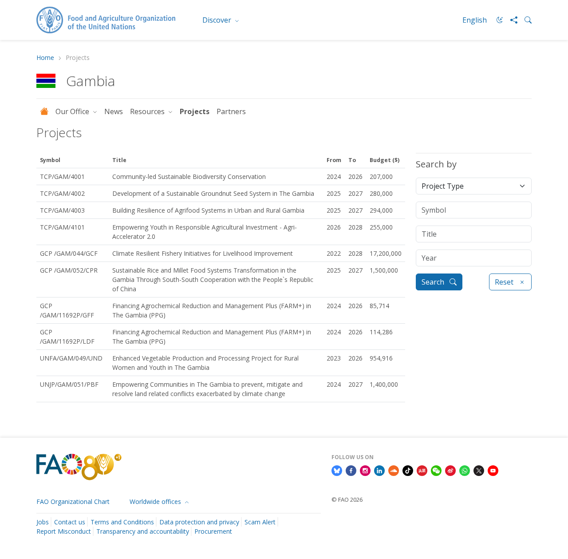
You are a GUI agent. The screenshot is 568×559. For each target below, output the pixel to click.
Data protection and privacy (199, 522)
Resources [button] (148, 111)
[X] (478, 470)
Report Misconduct (63, 531)
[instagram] (365, 470)
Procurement (213, 531)
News (113, 111)
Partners (231, 111)
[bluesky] (336, 470)
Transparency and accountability (142, 531)
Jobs (42, 522)
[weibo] (450, 470)
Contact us (69, 522)
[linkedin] (379, 470)
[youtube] (493, 470)
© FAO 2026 (347, 499)
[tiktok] (407, 470)
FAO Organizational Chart (73, 501)
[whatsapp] (464, 470)
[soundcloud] (393, 470)
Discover (217, 20)
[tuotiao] (422, 470)
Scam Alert (260, 522)
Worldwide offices (156, 501)
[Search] (524, 20)
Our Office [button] (73, 111)
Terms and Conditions (122, 522)
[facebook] (351, 470)
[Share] (510, 20)
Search (434, 282)
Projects (194, 111)
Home (45, 58)
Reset (505, 282)
